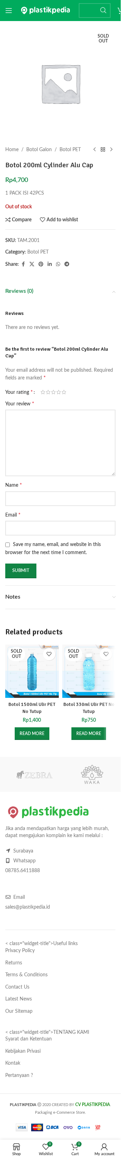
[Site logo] (45, 10)
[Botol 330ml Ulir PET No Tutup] (89, 671)
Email (13, 515)
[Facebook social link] (23, 264)
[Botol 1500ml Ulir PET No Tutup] (32, 671)
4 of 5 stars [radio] (58, 392)
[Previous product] (94, 150)
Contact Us (17, 987)
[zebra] (34, 774)
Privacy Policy (20, 950)
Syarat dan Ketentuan (28, 1039)
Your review (19, 403)
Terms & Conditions (26, 974)
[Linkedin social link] (50, 264)
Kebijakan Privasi (23, 1051)
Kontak (12, 1063)
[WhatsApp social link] (58, 264)
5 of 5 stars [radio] (63, 392)
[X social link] (31, 264)
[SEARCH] (103, 10)
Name (13, 485)
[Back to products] (103, 150)
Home (12, 149)
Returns (13, 963)
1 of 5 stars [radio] (43, 392)
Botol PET (70, 149)
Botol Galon (39, 149)
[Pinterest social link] (41, 264)
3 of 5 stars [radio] (53, 392)
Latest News (18, 999)
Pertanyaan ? (19, 1075)
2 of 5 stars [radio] (48, 392)
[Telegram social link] (66, 264)
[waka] (92, 774)
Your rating (19, 392)
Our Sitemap (19, 1011)
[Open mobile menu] (9, 11)
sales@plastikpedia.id (27, 907)
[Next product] (111, 150)
